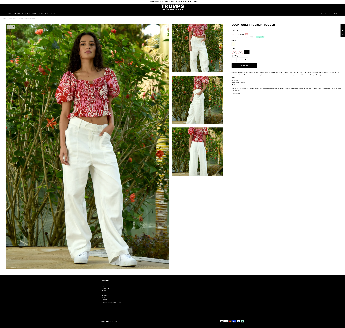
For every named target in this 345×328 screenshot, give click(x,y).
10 (234, 52)
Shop (27, 13)
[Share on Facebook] (343, 26)
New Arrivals (18, 13)
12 (240, 52)
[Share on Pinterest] (343, 35)
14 (246, 52)
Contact (53, 13)
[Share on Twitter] (343, 30)
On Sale (41, 13)
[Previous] (9, 27)
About (47, 13)
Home (10, 13)
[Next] (13, 27)
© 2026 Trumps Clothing (109, 321)
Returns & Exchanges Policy (111, 302)
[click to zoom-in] (167, 27)
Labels (34, 13)
